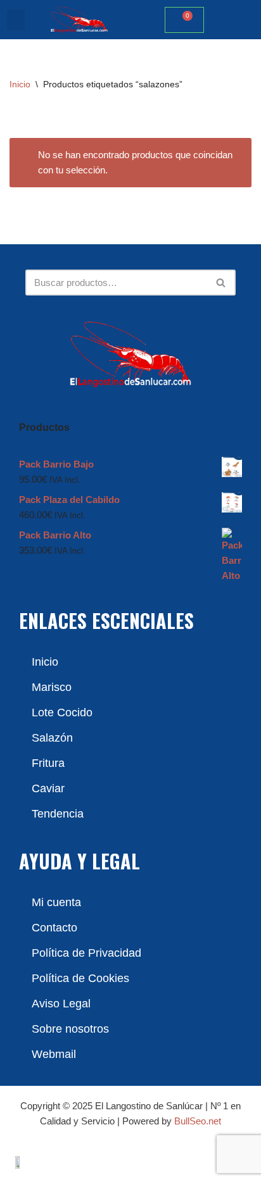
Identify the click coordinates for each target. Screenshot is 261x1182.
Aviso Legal (61, 1003)
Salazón (52, 737)
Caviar (48, 788)
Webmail (54, 1054)
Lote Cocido (62, 712)
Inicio (20, 84)
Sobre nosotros (70, 1029)
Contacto (54, 927)
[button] (16, 19)
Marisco (52, 687)
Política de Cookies (80, 978)
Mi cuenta (56, 902)
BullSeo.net (197, 1121)
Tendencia (58, 813)
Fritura (48, 763)
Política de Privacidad (86, 953)
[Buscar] (221, 283)
